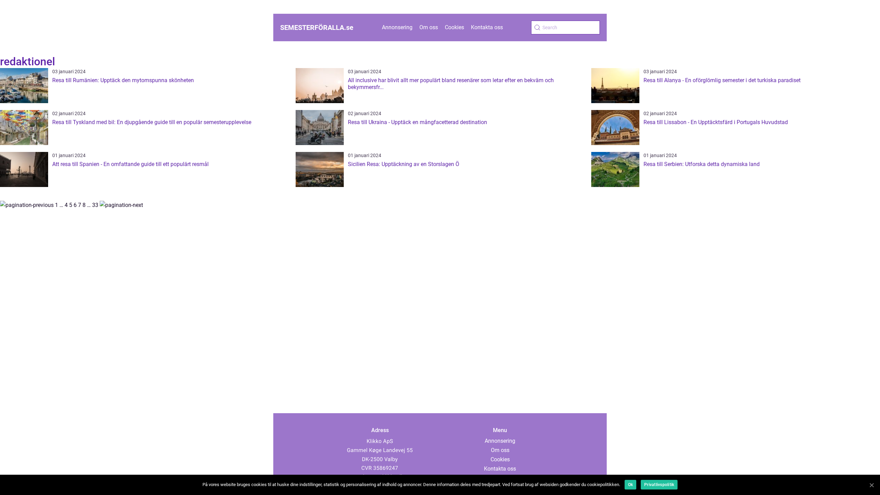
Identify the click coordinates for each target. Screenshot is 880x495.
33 (95, 205)
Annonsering (397, 27)
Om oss (428, 27)
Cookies (454, 27)
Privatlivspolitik (659, 484)
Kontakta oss (487, 27)
